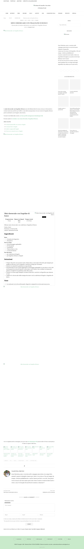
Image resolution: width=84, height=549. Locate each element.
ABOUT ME (19, 1)
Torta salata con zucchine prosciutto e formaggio (74, 132)
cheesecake (6, 460)
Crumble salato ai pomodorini (61, 109)
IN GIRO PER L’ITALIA (51, 13)
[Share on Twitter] (30, 466)
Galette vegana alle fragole (12, 129)
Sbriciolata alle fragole (35, 454)
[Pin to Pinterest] (32, 466)
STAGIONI (60, 13)
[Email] (77, 70)
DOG (43, 13)
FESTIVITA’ (67, 13)
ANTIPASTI (12, 13)
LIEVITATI (37, 13)
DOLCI (30, 13)
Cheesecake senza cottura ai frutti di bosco (21, 455)
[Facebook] (72, 1)
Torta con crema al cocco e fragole (14, 131)
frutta (27, 460)
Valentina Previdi (31, 27)
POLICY (16, 544)
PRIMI (18, 13)
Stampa (44, 217)
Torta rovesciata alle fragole (42, 454)
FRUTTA (33, 20)
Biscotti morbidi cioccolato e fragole (49, 455)
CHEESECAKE (17, 18)
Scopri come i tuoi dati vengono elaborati (35, 529)
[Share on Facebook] (29, 466)
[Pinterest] (71, 70)
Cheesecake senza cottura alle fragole (28, 455)
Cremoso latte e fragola (11, 126)
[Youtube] (78, 1)
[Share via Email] (33, 466)
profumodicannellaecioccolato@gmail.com (61, 544)
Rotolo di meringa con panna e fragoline (7, 455)
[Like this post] (26, 466)
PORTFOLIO (12, 1)
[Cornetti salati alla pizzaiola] (75, 84)
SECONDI (25, 13)
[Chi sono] (69, 39)
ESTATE (29, 20)
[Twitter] (73, 1)
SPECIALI (74, 13)
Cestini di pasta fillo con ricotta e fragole (15, 124)
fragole (15, 460)
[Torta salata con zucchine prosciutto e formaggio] (75, 123)
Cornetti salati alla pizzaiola (74, 92)
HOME (7, 13)
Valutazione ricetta (9, 500)
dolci (11, 460)
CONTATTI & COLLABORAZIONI (30, 1)
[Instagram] (75, 1)
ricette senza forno (33, 460)
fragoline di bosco (21, 460)
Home (5, 18)
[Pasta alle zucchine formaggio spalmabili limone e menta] (63, 84)
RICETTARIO (6, 1)
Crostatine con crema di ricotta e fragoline (14, 455)
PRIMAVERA (36, 20)
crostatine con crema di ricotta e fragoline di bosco (25, 118)
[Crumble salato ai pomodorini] (63, 101)
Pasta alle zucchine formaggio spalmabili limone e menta (62, 93)
